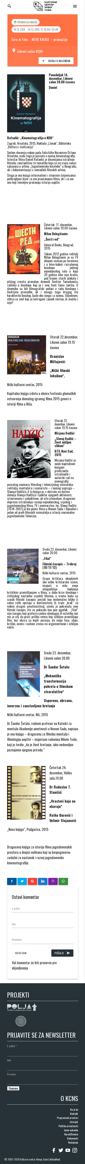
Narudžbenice (71, 1134)
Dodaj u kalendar (56, 61)
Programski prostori (67, 1118)
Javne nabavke (71, 1130)
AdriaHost (55, 1159)
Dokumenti (72, 1138)
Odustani (20, 953)
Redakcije (73, 1142)
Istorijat (74, 1122)
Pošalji (62, 953)
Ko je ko (74, 1109)
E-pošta (12, 1046)
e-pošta (16, 908)
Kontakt (74, 1113)
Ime (14, 924)
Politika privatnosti (68, 1126)
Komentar (17, 939)
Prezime (11, 1074)
